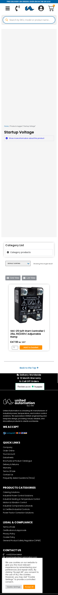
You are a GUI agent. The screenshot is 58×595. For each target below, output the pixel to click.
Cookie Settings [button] (13, 587)
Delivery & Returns (11, 464)
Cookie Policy (9, 537)
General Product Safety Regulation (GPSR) (22, 540)
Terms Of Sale (9, 471)
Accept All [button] (29, 587)
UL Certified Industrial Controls (16, 509)
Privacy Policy (9, 533)
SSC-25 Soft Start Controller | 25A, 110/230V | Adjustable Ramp (27, 333)
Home (6, 126)
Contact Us (8, 474)
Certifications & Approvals (14, 530)
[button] (7, 8)
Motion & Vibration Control (15, 502)
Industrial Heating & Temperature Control (21, 499)
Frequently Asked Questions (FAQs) (19, 478)
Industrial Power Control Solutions (18, 495)
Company (7, 447)
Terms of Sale (9, 527)
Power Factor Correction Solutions (18, 512)
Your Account (9, 454)
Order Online (8, 450)
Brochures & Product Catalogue (17, 461)
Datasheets (8, 457)
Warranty (7, 467)
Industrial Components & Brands (18, 505)
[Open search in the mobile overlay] (29, 20)
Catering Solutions (11, 492)
